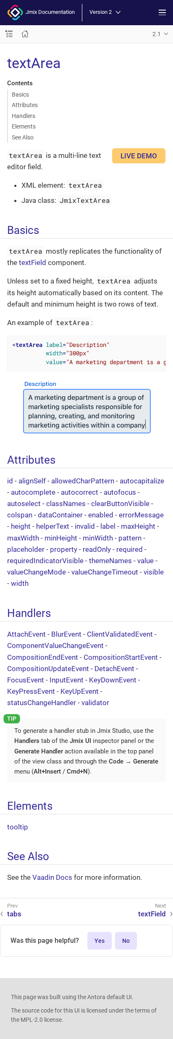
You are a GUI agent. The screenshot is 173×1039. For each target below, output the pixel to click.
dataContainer (60, 515)
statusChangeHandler (41, 702)
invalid (85, 526)
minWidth (98, 538)
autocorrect (79, 492)
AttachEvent (26, 634)
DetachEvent (114, 668)
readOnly (97, 549)
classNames (66, 503)
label (107, 526)
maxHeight (138, 526)
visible (154, 572)
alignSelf (32, 481)
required (129, 549)
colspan (19, 515)
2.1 (156, 34)
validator (95, 702)
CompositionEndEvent (42, 657)
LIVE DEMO (139, 156)
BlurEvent (66, 634)
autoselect (24, 503)
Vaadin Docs (52, 877)
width (20, 583)
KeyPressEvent (31, 691)
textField (32, 262)
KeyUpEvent (79, 691)
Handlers (23, 116)
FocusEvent (25, 680)
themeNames (110, 560)
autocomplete (33, 492)
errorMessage (141, 515)
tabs (14, 914)
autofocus (120, 492)
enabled (100, 515)
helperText (52, 526)
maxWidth (23, 538)
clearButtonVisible (120, 503)
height (21, 526)
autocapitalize (142, 481)
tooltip (17, 827)
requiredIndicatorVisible (45, 560)
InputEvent (67, 680)
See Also (23, 137)
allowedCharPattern (82, 481)
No (126, 940)
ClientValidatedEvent (120, 634)
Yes (99, 940)
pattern (130, 538)
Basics (20, 94)
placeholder (26, 549)
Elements (24, 126)
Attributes (25, 105)
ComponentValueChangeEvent (55, 645)
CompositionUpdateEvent (48, 668)
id (10, 481)
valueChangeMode (36, 572)
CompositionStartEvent (121, 657)
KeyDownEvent (112, 680)
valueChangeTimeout (104, 572)
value (145, 560)
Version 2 (100, 12)
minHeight (61, 538)
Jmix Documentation (49, 12)
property (63, 549)
